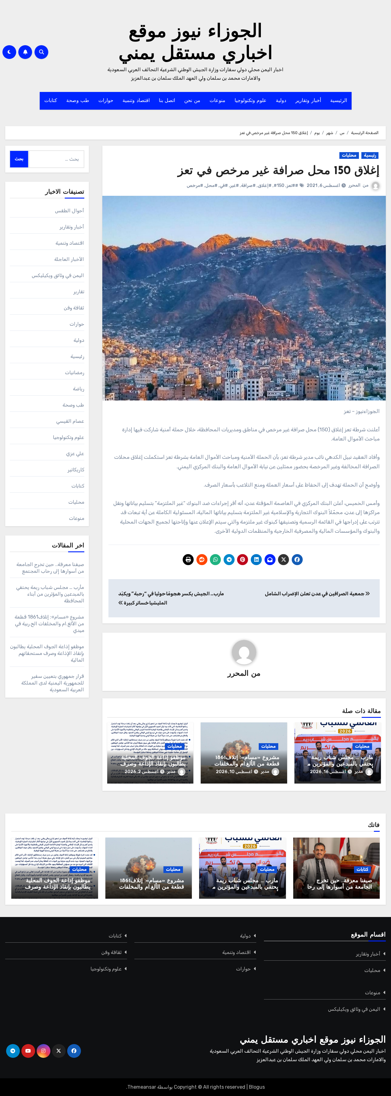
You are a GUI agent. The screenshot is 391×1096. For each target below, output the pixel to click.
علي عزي (75, 453)
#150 (279, 185)
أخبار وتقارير (308, 100)
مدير (359, 771)
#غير (234, 185)
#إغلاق (265, 185)
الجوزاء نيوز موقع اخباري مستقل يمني (313, 1040)
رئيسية (370, 155)
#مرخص (195, 185)
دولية (281, 100)
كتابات (50, 100)
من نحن (192, 100)
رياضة (78, 389)
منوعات (217, 100)
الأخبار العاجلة (69, 259)
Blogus (257, 1087)
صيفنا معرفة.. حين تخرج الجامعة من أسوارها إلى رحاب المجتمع (337, 887)
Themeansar (141, 1087)
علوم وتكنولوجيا (251, 100)
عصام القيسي (70, 421)
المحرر (354, 185)
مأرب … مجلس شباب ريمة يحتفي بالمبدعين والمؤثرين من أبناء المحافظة (338, 764)
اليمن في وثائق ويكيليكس (58, 275)
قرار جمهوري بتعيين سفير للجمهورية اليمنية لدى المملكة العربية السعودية (52, 682)
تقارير (78, 291)
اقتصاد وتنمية (136, 100)
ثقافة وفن (74, 308)
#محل (211, 185)
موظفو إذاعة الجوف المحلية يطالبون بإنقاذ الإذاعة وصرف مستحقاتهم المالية (153, 764)
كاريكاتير (76, 470)
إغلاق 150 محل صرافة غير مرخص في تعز (279, 171)
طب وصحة (78, 100)
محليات (349, 155)
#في (224, 185)
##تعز (292, 185)
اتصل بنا (167, 100)
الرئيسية (338, 100)
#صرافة (248, 185)
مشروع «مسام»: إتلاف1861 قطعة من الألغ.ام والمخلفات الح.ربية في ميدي (247, 764)
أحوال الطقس (69, 211)
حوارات (105, 100)
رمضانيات (74, 372)
